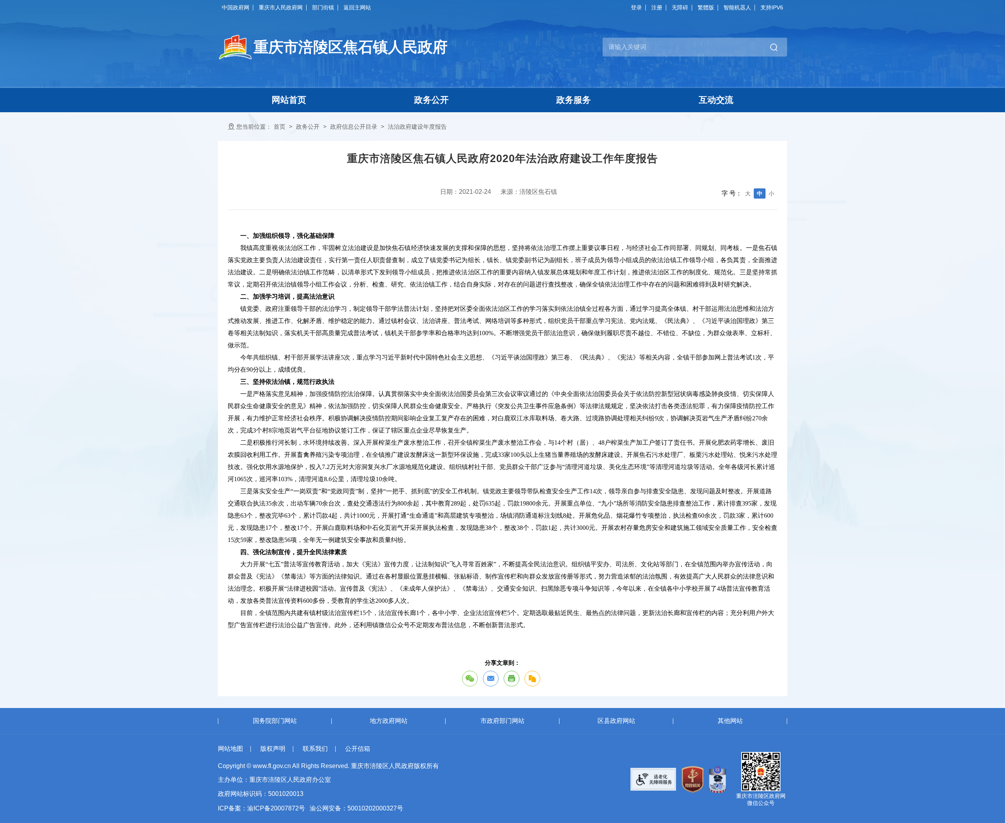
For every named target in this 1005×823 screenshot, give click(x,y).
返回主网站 (357, 7)
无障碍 (680, 7)
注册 (656, 7)
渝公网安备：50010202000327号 (356, 808)
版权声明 (272, 748)
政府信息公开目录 (353, 126)
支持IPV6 (771, 7)
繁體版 (706, 7)
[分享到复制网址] (532, 678)
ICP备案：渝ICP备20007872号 (261, 808)
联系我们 (315, 748)
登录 (636, 7)
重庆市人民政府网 (281, 7)
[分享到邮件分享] (491, 678)
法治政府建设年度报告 (417, 126)
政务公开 (308, 126)
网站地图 (230, 748)
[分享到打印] (511, 678)
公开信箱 (357, 748)
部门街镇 (323, 7)
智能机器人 (737, 7)
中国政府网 (235, 7)
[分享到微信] (470, 678)
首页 (279, 126)
